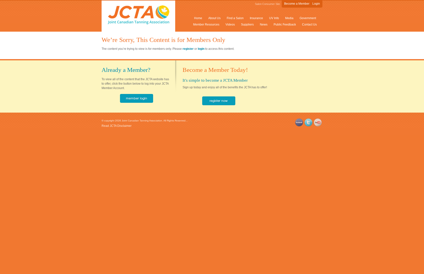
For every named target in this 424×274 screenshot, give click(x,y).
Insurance (256, 18)
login (201, 49)
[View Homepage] (138, 23)
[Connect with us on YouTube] (317, 125)
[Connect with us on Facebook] (299, 125)
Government (308, 18)
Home (198, 18)
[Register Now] (218, 104)
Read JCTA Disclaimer (117, 126)
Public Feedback (285, 24)
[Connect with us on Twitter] (308, 125)
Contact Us (309, 24)
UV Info (274, 18)
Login (316, 3)
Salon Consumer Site (267, 3)
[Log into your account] (136, 102)
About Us (214, 18)
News (263, 24)
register (188, 49)
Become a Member (296, 3)
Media (289, 18)
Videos (230, 24)
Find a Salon (235, 18)
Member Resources (206, 24)
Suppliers (247, 24)
